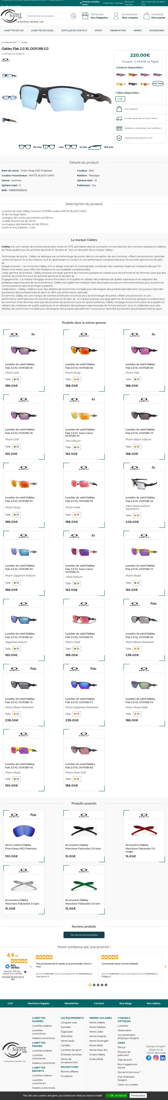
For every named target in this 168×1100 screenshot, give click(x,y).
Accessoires (156, 30)
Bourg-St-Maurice (130, 3)
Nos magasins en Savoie (127, 1066)
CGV (10, 1003)
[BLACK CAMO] (134, 75)
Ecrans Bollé (96, 1059)
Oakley (24, 42)
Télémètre (67, 1036)
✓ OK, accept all (116, 1095)
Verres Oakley (97, 1022)
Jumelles (66, 1027)
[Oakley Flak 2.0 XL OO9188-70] (23, 427)
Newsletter (72, 1003)
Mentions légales (38, 1003)
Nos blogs (125, 1003)
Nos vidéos (153, 1003)
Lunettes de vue (14, 30)
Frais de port (125, 1059)
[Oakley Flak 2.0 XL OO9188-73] (144, 427)
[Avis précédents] (30, 966)
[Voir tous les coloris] (158, 83)
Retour (122, 1047)
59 (121, 98)
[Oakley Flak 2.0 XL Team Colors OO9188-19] (84, 427)
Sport (98, 30)
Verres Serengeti (98, 1040)
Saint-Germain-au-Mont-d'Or (153, 3)
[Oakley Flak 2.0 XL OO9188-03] (84, 495)
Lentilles (65, 1045)
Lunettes (123, 1025)
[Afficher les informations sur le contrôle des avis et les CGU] (25, 972)
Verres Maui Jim (98, 1050)
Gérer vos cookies (128, 1084)
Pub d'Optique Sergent (126, 1078)
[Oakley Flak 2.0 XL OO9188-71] (144, 563)
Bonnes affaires (69, 1071)
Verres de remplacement (69, 1061)
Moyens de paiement (124, 1053)
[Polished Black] (121, 75)
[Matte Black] (134, 84)
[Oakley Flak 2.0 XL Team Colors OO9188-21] (84, 563)
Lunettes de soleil (42, 30)
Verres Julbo (96, 1031)
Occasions (66, 1076)
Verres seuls (67, 1040)
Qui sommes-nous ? (129, 1072)
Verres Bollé (96, 1045)
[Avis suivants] (165, 966)
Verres (137, 30)
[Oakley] (14, 334)
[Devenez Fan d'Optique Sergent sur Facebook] (149, 1058)
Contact (99, 1003)
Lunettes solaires (42, 1025)
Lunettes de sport (71, 1050)
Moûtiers (119, 3)
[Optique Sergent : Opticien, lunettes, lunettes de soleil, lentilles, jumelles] (11, 16)
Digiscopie (67, 1031)
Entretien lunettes (71, 1054)
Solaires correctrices (43, 1038)
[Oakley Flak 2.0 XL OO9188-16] (144, 495)
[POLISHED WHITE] (146, 84)
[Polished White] (121, 84)
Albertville (108, 3)
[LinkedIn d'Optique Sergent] (163, 1058)
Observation (118, 30)
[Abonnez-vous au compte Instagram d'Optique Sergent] (156, 1058)
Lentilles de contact (74, 30)
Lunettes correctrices (39, 1032)
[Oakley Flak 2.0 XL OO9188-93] (23, 495)
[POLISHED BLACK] (158, 75)
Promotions (69, 1067)
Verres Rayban (97, 1027)
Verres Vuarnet (97, 1036)
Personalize (138, 1095)
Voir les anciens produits (84, 934)
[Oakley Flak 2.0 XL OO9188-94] (23, 563)
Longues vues (69, 1022)
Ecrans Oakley (97, 1054)
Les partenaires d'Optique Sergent (128, 1036)
